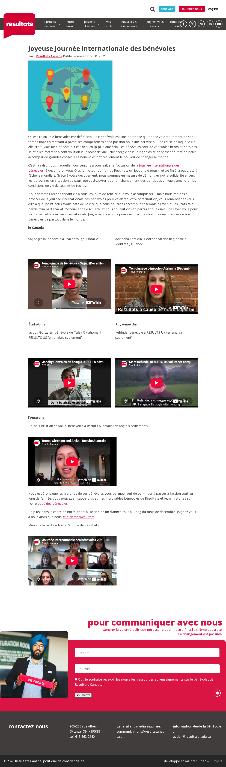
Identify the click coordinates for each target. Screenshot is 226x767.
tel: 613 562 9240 (82, 736)
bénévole (166, 9)
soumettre (83, 695)
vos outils (108, 24)
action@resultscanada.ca (197, 731)
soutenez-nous (192, 9)
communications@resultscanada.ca (140, 731)
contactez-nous (177, 24)
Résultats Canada (49, 56)
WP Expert (214, 761)
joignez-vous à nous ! (155, 24)
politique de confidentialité (63, 761)
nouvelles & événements (129, 24)
